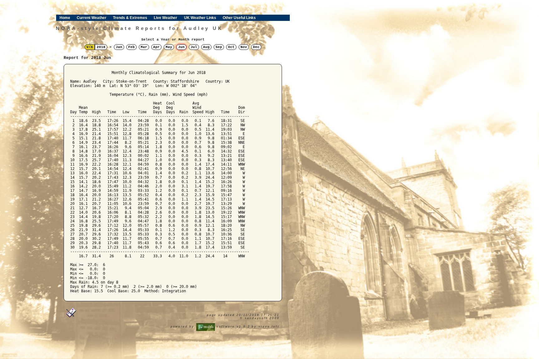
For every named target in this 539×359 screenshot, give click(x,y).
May (169, 47)
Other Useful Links (239, 18)
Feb (131, 47)
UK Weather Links (200, 18)
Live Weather (165, 18)
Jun (181, 47)
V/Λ (89, 47)
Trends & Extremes (130, 18)
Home (65, 18)
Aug (206, 47)
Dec (256, 47)
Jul (194, 47)
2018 (101, 47)
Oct (231, 47)
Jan (119, 47)
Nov (243, 47)
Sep (219, 47)
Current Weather (91, 18)
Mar (144, 47)
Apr (156, 47)
